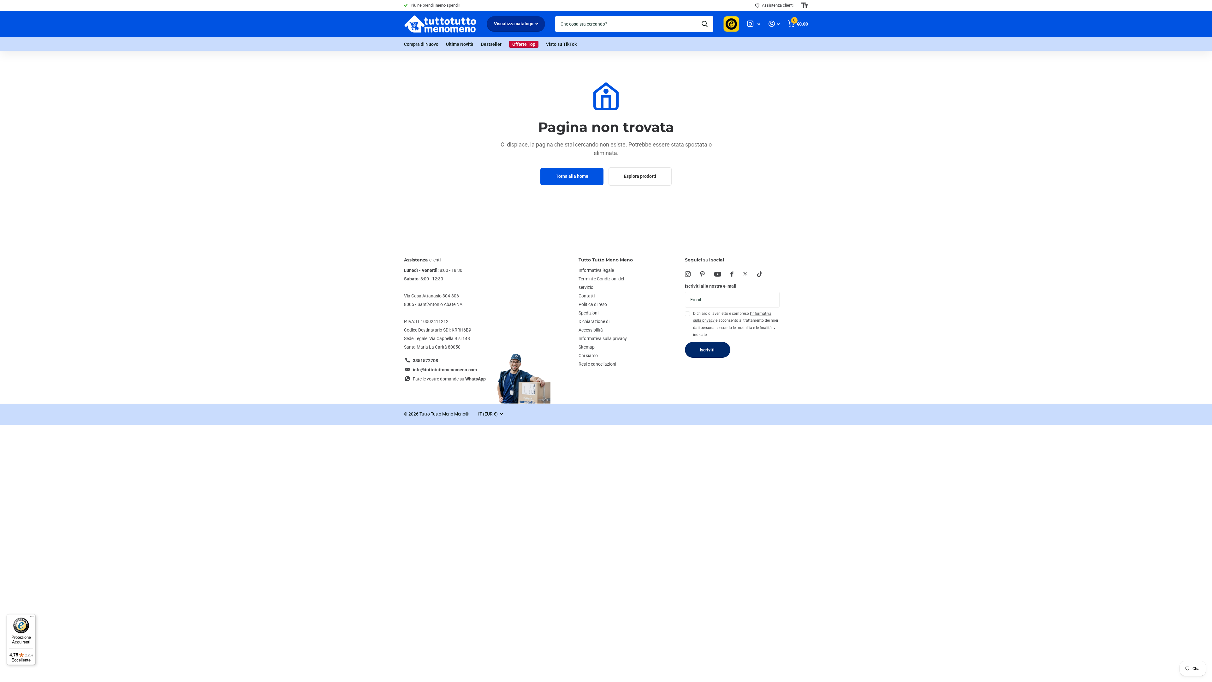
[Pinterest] (702, 274)
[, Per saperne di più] (754, 24)
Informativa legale (596, 270)
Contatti (587, 295)
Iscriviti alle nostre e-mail (710, 286)
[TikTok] (759, 274)
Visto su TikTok (561, 44)
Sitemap (587, 347)
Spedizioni (588, 312)
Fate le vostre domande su (449, 378)
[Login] (774, 24)
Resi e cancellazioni (597, 364)
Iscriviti (708, 349)
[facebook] (732, 274)
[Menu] (32, 618)
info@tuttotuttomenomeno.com (445, 369)
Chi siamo (588, 355)
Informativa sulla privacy (603, 338)
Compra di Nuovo (421, 44)
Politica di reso (593, 304)
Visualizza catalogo (514, 23)
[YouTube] (717, 274)
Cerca (704, 24)
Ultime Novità (459, 44)
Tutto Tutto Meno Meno (606, 260)
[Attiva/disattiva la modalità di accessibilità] (804, 5)
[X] (745, 274)
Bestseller (491, 44)
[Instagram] (688, 274)
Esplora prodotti (640, 176)
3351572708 (425, 360)
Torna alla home (572, 176)
